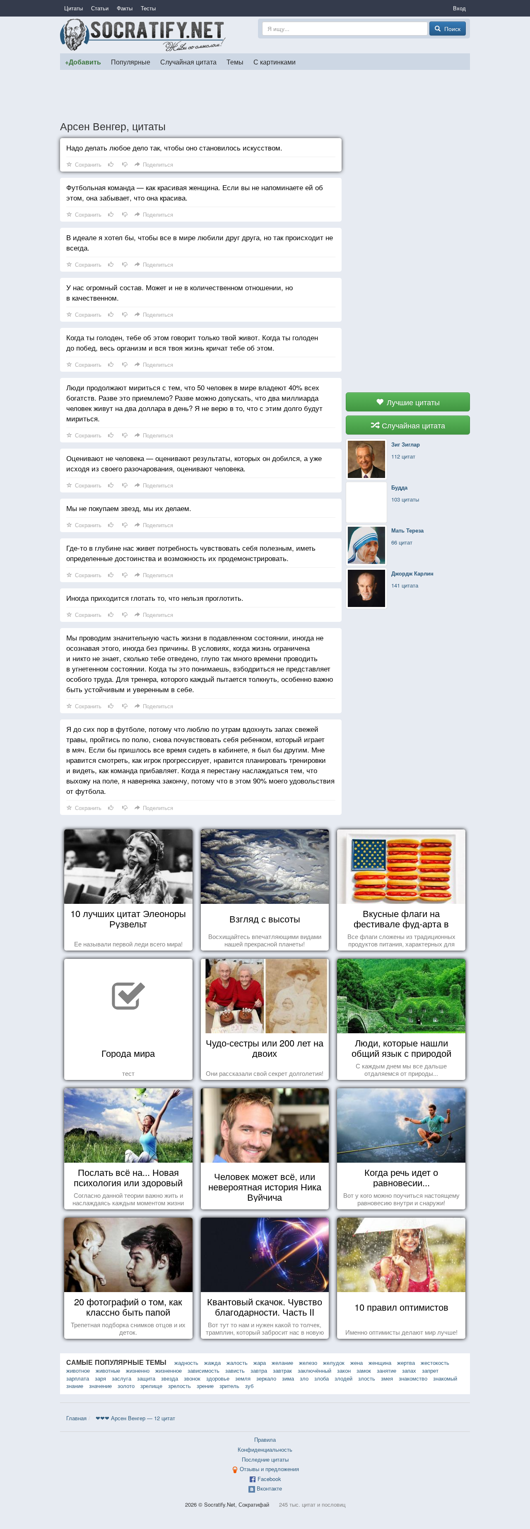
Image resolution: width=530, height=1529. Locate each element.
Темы (234, 61)
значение (100, 1386)
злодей (343, 1378)
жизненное (168, 1370)
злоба (321, 1378)
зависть (235, 1370)
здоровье (217, 1378)
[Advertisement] (265, 94)
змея (387, 1378)
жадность (186, 1363)
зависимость (203, 1370)
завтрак (282, 1370)
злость (366, 1378)
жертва (406, 1363)
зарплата (77, 1378)
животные (108, 1370)
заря (100, 1378)
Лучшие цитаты (412, 402)
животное (78, 1370)
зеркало (266, 1378)
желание (282, 1363)
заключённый (314, 1370)
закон (344, 1370)
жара (259, 1363)
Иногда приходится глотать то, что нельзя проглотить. (154, 597)
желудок (333, 1363)
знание (74, 1386)
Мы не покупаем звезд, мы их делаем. (128, 508)
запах (409, 1370)
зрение (205, 1386)
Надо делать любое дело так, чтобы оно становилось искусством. (174, 147)
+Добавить (83, 62)
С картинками (274, 61)
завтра (259, 1370)
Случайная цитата (188, 61)
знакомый (445, 1378)
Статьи (99, 8)
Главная (76, 1418)
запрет (430, 1370)
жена (356, 1363)
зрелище (151, 1386)
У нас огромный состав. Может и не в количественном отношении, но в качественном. (179, 292)
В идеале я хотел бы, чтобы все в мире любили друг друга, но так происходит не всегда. (199, 242)
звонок (192, 1378)
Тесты (148, 8)
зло (304, 1378)
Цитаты (73, 8)
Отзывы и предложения (269, 1469)
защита (146, 1378)
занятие (386, 1370)
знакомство (413, 1378)
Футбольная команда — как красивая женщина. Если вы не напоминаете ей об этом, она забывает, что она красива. (194, 192)
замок (364, 1370)
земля (243, 1378)
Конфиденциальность (265, 1449)
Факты (124, 8)
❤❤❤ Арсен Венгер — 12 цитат (135, 1418)
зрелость (179, 1386)
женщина (380, 1363)
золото (126, 1386)
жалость (237, 1363)
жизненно (137, 1370)
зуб (249, 1386)
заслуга (121, 1378)
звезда (169, 1378)
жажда (212, 1363)
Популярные (130, 61)
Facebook (269, 1479)
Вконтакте (269, 1488)
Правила (265, 1439)
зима (288, 1378)
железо (308, 1363)
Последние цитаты (265, 1459)
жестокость (435, 1363)
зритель (229, 1386)
